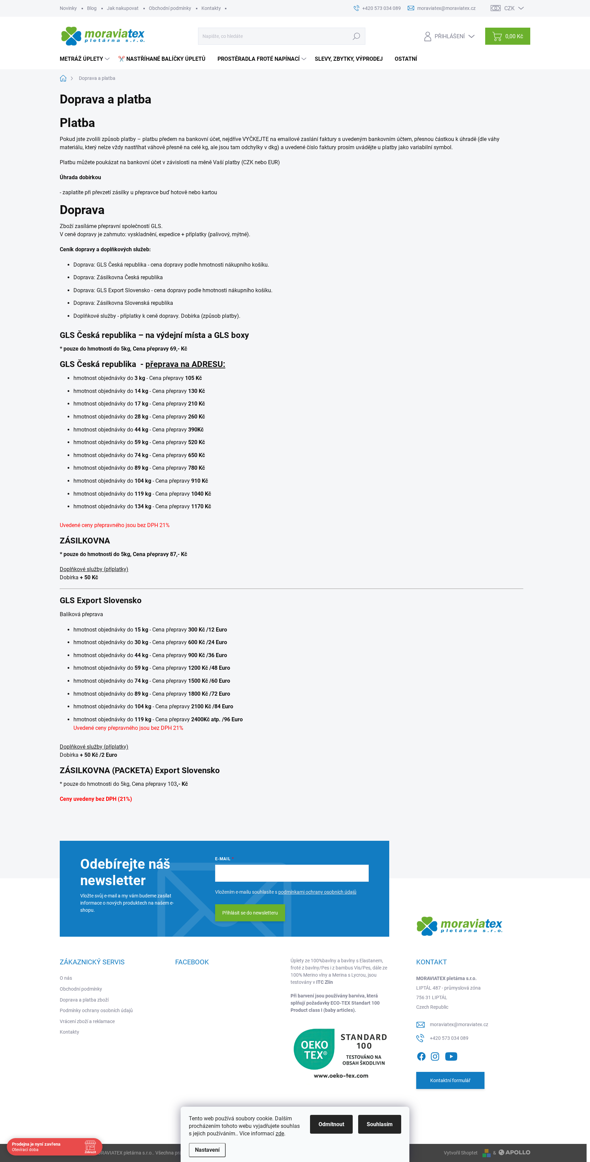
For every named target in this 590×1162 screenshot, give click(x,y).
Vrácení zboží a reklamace (87, 1021)
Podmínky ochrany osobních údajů (96, 1010)
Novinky (68, 8)
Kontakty (211, 8)
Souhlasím (380, 1124)
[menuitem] (85, 59)
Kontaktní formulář (450, 1080)
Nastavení (207, 1150)
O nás (66, 978)
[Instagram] (435, 1055)
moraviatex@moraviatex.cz (459, 1024)
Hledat (357, 36)
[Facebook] (421, 1055)
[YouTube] (451, 1055)
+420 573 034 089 (449, 1038)
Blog (92, 8)
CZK (509, 8)
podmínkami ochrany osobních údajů (317, 892)
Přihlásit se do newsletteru (250, 913)
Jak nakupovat (123, 8)
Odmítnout (331, 1124)
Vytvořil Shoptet (461, 1153)
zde (280, 1133)
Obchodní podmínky (170, 8)
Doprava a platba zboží (84, 1000)
